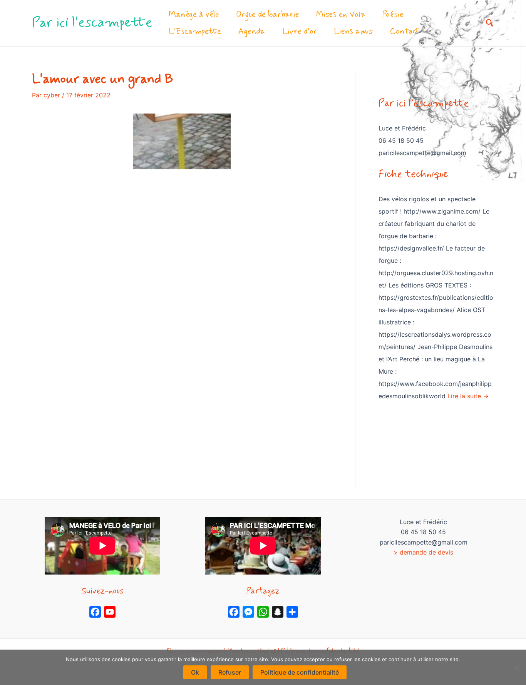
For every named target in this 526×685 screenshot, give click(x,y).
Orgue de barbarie (267, 14)
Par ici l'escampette (92, 23)
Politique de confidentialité (299, 672)
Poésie (393, 14)
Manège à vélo (194, 14)
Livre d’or (299, 31)
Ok (195, 672)
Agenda (251, 31)
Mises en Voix (340, 14)
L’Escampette (195, 31)
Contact (404, 31)
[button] (490, 23)
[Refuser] (516, 667)
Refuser (229, 672)
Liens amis (353, 31)
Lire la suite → (468, 396)
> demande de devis (423, 552)
